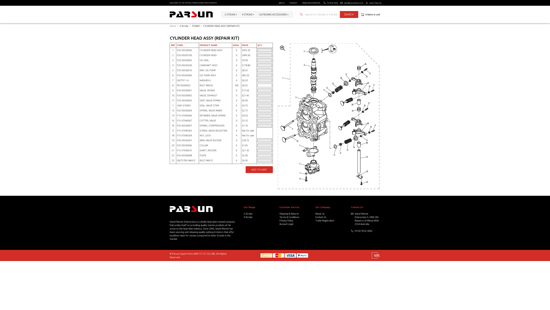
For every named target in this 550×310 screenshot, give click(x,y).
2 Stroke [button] (230, 14)
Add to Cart (259, 169)
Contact (293, 3)
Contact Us (320, 217)
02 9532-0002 (365, 231)
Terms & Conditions (289, 217)
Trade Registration (311, 3)
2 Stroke (248, 213)
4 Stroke (248, 217)
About (282, 3)
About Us (320, 213)
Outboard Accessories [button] (273, 14)
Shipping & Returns (289, 213)
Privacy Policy (286, 220)
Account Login (286, 224)
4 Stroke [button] (247, 14)
